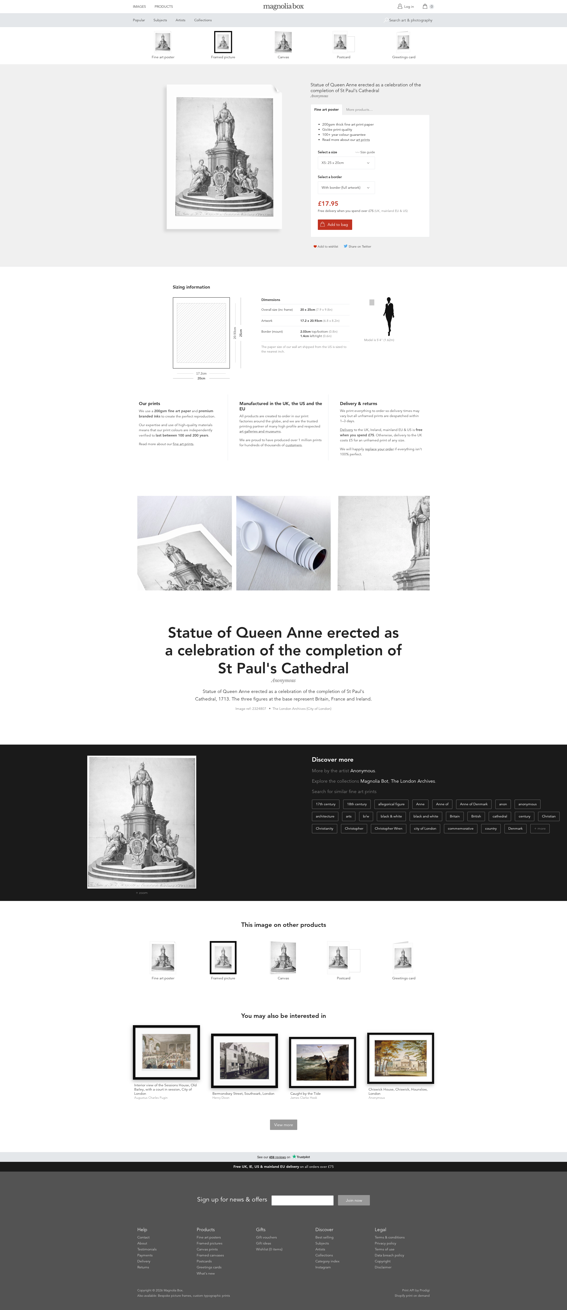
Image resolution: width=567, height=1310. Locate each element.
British (476, 816)
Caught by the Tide (305, 1093)
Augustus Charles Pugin (151, 1098)
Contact (143, 1237)
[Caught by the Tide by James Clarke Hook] (322, 1062)
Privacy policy (385, 1243)
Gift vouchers (266, 1237)
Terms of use (384, 1249)
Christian (549, 816)
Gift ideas (263, 1243)
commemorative (461, 828)
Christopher (354, 828)
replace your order (379, 449)
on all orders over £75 (283, 1166)
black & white (391, 816)
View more (283, 1124)
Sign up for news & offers (232, 1199)
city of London (425, 828)
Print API (408, 1290)
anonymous (527, 804)
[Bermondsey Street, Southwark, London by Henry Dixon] (244, 1061)
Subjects (160, 20)
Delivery (346, 430)
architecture (325, 816)
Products (164, 6)
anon (503, 804)
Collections (203, 20)
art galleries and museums (260, 431)
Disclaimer (383, 1267)
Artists (180, 20)
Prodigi (425, 1290)
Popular (139, 20)
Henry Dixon (220, 1098)
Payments (145, 1255)
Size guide (367, 152)
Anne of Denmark (474, 804)
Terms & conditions (390, 1237)
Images (139, 6)
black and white (426, 816)
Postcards (204, 1261)
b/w (366, 816)
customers (293, 445)
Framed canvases (210, 1255)
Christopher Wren (388, 828)
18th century (357, 804)
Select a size (346, 152)
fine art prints (183, 444)
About (142, 1243)
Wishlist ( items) (269, 1249)
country (491, 828)
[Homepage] (283, 7)
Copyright (382, 1261)
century (524, 816)
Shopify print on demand (412, 1296)
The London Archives (413, 781)
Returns (143, 1267)
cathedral (500, 816)
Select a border (330, 177)
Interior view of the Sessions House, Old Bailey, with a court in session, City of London (165, 1089)
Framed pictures (209, 1243)
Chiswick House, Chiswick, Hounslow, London (398, 1091)
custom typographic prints (211, 1296)
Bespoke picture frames (174, 1296)
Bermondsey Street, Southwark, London (243, 1093)
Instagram (323, 1267)
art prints (363, 140)
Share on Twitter (360, 246)
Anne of (442, 804)
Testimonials (147, 1249)
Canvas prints (207, 1249)
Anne (420, 804)
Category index (327, 1261)
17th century (326, 804)
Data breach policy (389, 1255)
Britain (455, 816)
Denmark (515, 828)
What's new (206, 1273)
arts (348, 816)
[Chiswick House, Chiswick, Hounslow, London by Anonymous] (400, 1058)
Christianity (324, 828)
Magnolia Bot (374, 781)
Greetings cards (209, 1267)
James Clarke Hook (303, 1098)
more (542, 828)
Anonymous (319, 96)
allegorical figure (391, 804)
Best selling (324, 1237)
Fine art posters (209, 1237)
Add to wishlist (328, 246)
